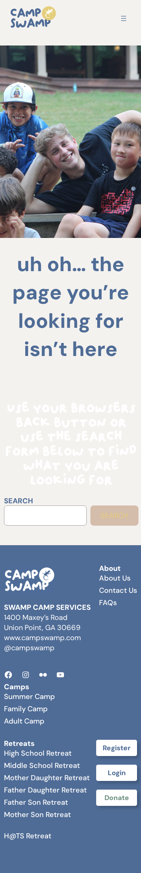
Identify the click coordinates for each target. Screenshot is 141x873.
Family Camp (26, 708)
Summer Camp (29, 696)
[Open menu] (123, 18)
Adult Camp (24, 721)
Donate (116, 797)
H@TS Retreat (27, 836)
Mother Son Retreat (37, 814)
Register (117, 747)
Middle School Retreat (42, 765)
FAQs (108, 602)
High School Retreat (38, 753)
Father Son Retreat (36, 802)
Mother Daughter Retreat (47, 777)
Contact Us (118, 590)
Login (117, 772)
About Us (115, 578)
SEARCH (18, 500)
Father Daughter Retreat (45, 790)
